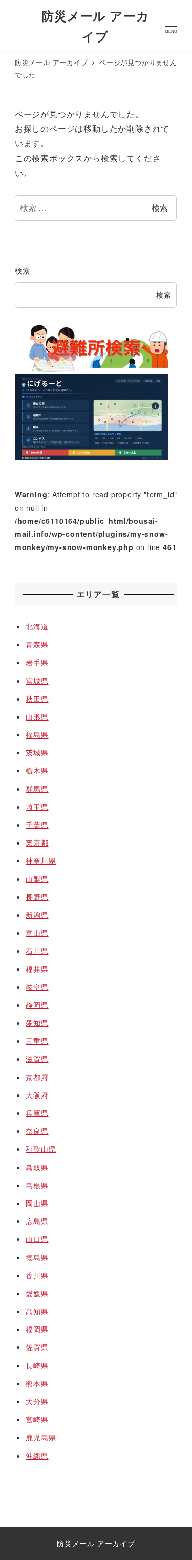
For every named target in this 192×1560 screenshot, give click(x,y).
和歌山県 (41, 1149)
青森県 (37, 644)
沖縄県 (37, 1455)
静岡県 (37, 1005)
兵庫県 (37, 1113)
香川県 (37, 1275)
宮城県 (37, 681)
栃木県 (37, 770)
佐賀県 (37, 1347)
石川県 (37, 950)
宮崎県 (37, 1419)
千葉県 (37, 824)
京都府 (37, 1077)
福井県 (37, 969)
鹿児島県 (41, 1437)
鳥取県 (37, 1167)
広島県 (37, 1221)
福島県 (37, 734)
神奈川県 (41, 860)
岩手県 (37, 662)
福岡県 (37, 1329)
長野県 (37, 897)
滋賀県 (37, 1058)
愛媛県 (37, 1293)
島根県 (37, 1185)
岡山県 (37, 1203)
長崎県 (37, 1365)
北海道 (37, 626)
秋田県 (37, 698)
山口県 (37, 1239)
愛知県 (37, 1023)
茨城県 (37, 752)
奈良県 (37, 1131)
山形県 (37, 716)
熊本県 (37, 1383)
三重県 (37, 1041)
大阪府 (37, 1095)
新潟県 (37, 915)
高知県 (37, 1311)
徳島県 (37, 1257)
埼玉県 (37, 807)
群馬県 (37, 789)
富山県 (37, 932)
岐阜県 (37, 987)
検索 (160, 208)
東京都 (37, 842)
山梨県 (37, 879)
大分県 (37, 1401)
